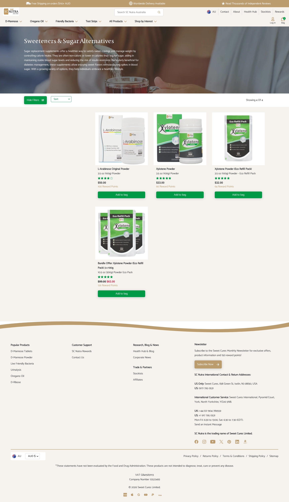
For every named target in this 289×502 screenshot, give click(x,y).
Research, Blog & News (146, 345)
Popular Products (20, 345)
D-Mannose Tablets (21, 351)
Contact (224, 12)
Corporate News (142, 357)
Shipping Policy (257, 456)
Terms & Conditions (233, 456)
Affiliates (138, 380)
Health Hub (250, 12)
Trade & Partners (142, 367)
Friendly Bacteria (65, 21)
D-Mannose (11, 21)
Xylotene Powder (165, 169)
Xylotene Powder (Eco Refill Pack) (233, 169)
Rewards (279, 12)
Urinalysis (16, 370)
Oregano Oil (37, 21)
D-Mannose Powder (21, 357)
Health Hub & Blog (143, 351)
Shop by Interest (144, 21)
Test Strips (91, 21)
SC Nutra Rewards (82, 351)
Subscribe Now (205, 364)
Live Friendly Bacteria (22, 363)
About (236, 12)
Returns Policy (210, 456)
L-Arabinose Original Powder (113, 169)
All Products (116, 21)
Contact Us (78, 357)
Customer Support (82, 345)
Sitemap (273, 456)
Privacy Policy (190, 456)
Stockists (266, 12)
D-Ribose (16, 382)
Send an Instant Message (208, 424)
